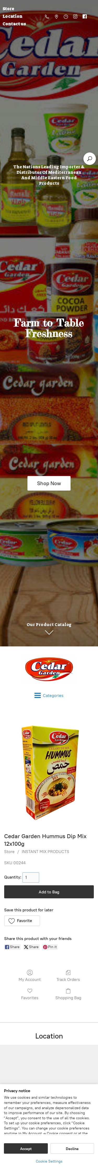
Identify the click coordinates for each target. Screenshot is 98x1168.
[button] (22, 921)
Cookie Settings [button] (49, 1161)
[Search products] (90, 159)
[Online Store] (49, 669)
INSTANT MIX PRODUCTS (45, 851)
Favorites (29, 997)
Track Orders (68, 979)
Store (9, 851)
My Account (30, 979)
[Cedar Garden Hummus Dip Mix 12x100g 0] (49, 768)
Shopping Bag (68, 997)
